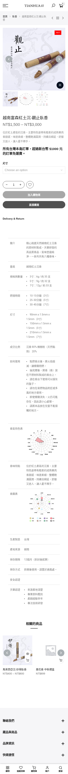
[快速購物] (27, 660)
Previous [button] (8, 59)
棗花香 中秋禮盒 (45, 669)
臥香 (14, 16)
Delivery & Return (13, 218)
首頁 (5, 16)
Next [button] (59, 59)
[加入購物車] (61, 660)
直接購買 (34, 204)
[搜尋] (53, 5)
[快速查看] (27, 653)
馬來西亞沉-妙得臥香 (14, 669)
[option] (34, 59)
